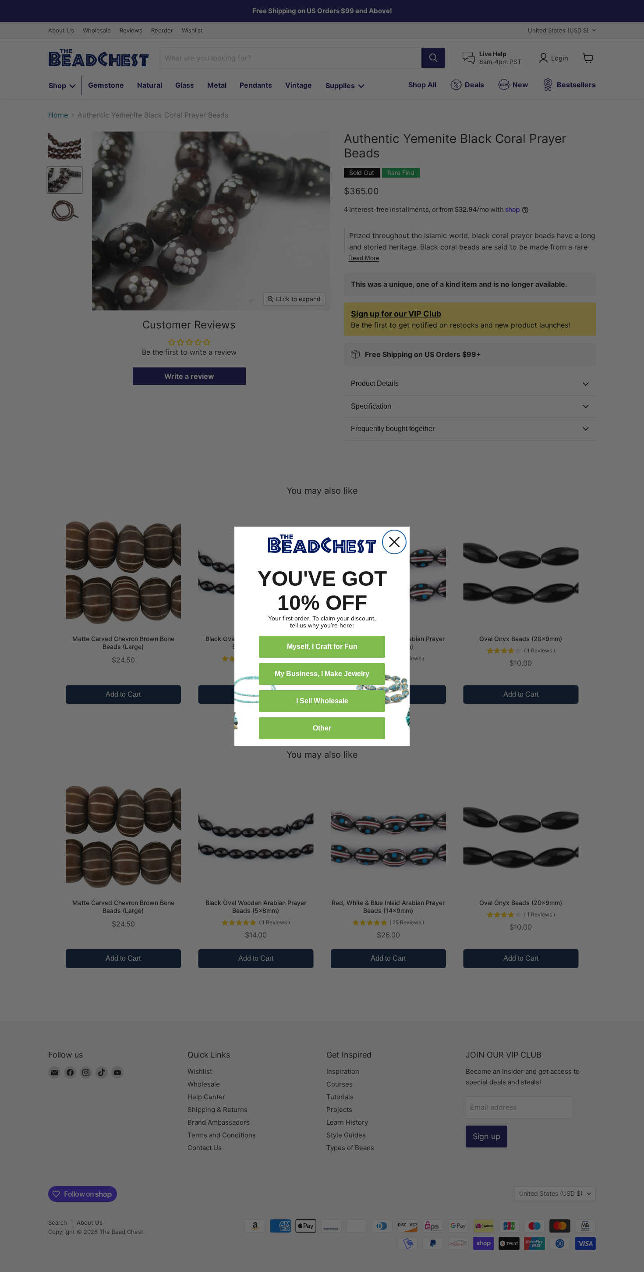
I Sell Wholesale (322, 701)
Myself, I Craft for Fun (322, 646)
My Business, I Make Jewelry (322, 673)
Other (322, 728)
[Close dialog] (394, 542)
